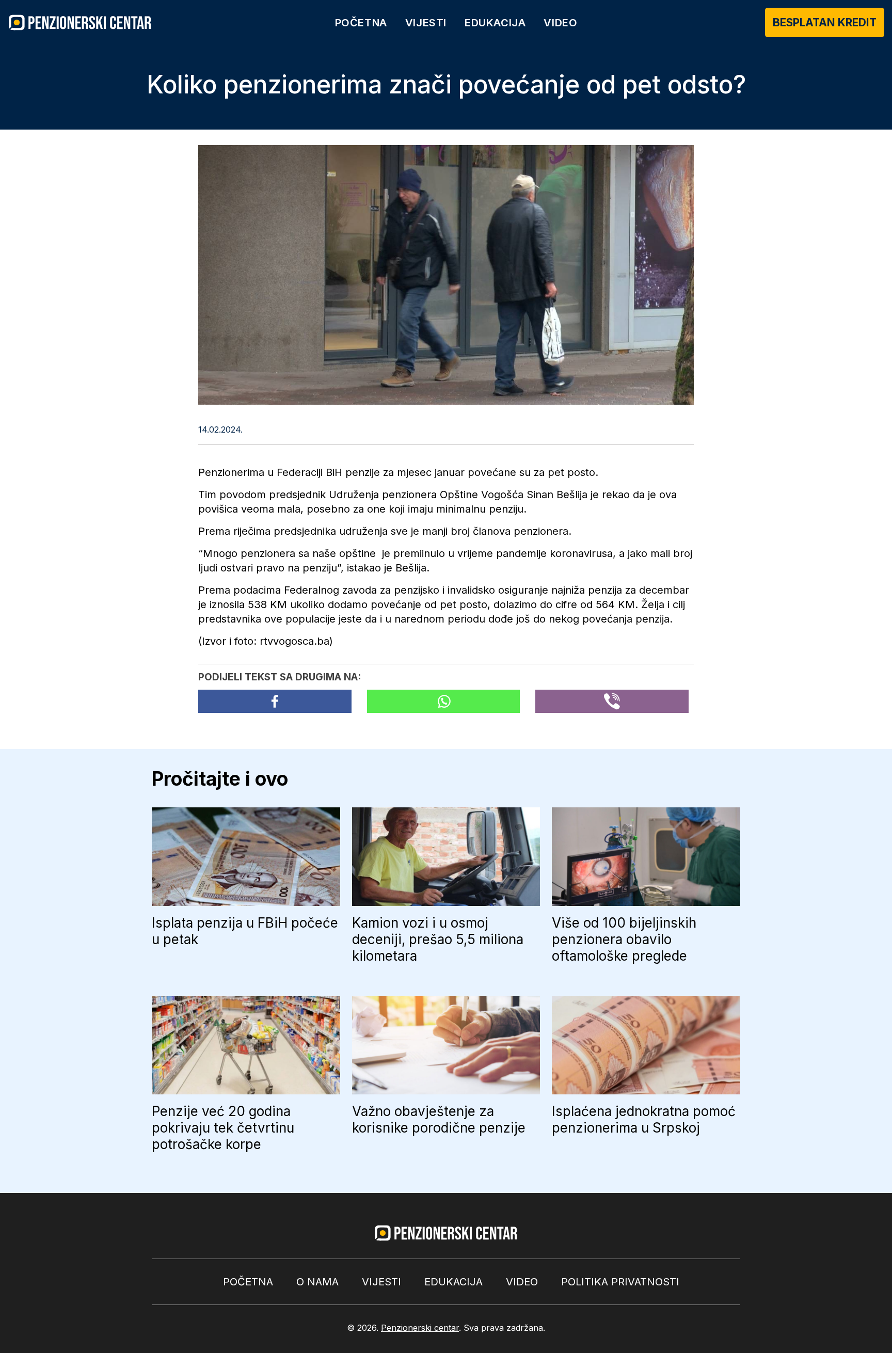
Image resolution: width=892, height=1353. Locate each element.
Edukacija (495, 23)
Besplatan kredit (825, 22)
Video (560, 23)
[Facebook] (275, 701)
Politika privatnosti (620, 1282)
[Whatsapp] (443, 701)
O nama (317, 1282)
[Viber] (612, 701)
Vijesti (426, 23)
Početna (361, 23)
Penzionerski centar (420, 1328)
